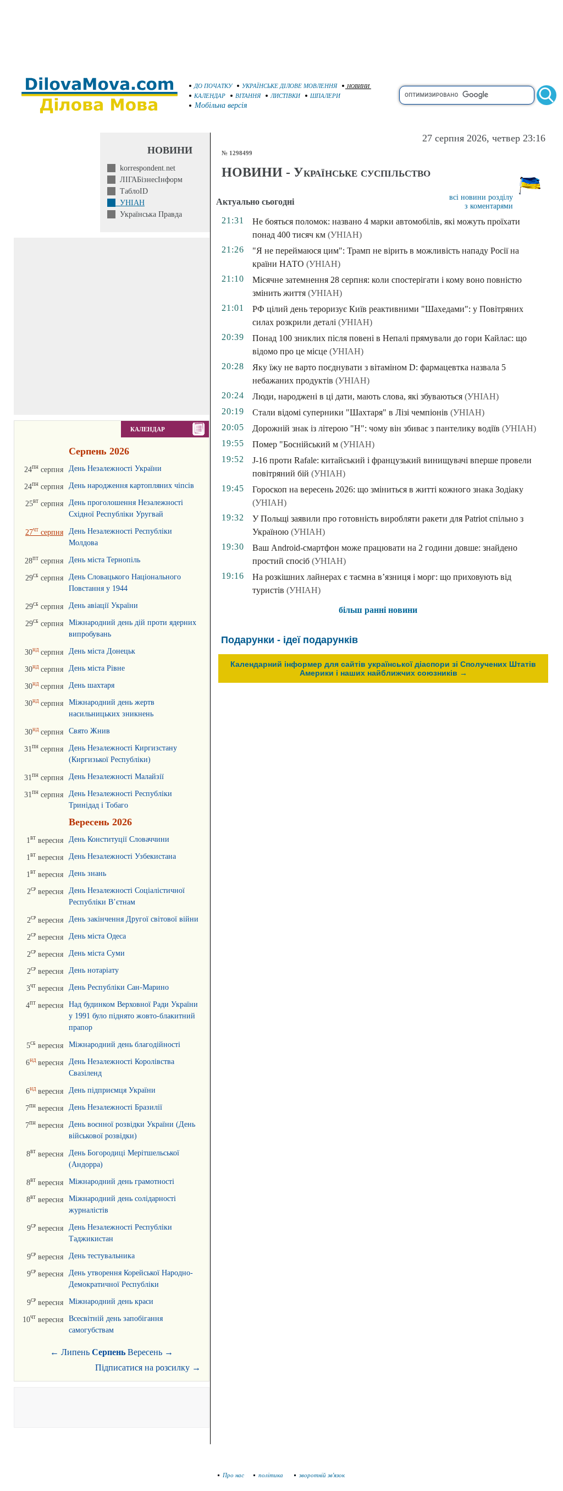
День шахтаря (91, 685)
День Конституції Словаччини (119, 839)
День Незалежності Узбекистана (122, 856)
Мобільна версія (221, 105)
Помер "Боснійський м (295, 444)
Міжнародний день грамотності (121, 1181)
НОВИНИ (358, 86)
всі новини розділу (481, 197)
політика (271, 1475)
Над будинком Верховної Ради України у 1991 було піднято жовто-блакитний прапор (133, 1016)
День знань (87, 873)
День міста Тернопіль (104, 560)
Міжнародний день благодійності (124, 1044)
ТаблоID (131, 191)
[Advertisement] (281, 33)
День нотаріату (94, 970)
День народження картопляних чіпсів (131, 485)
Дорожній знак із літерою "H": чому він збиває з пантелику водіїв (376, 428)
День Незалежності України (115, 468)
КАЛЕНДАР (209, 95)
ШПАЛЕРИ (325, 95)
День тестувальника (102, 1256)
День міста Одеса (97, 936)
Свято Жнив (89, 731)
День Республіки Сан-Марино (119, 987)
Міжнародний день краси (111, 1301)
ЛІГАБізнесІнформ (149, 180)
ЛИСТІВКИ (285, 95)
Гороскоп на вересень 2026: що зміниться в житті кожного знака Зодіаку (387, 489)
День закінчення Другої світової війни (133, 919)
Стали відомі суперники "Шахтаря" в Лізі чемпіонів (350, 412)
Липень (75, 1352)
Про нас (233, 1475)
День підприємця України (112, 1090)
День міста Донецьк (102, 651)
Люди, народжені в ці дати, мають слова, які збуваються (357, 396)
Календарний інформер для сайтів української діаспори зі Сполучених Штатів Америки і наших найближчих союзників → (383, 668)
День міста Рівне (97, 668)
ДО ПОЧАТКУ (213, 86)
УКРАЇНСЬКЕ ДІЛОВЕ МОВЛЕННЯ (289, 86)
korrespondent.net (145, 168)
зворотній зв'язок (321, 1475)
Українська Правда (148, 214)
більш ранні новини (378, 610)
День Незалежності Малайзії (116, 776)
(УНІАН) (345, 234)
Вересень (145, 1352)
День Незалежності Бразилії (115, 1107)
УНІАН (130, 203)
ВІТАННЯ (248, 95)
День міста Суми (97, 953)
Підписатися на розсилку (148, 1367)
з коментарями (489, 206)
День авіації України (103, 605)
